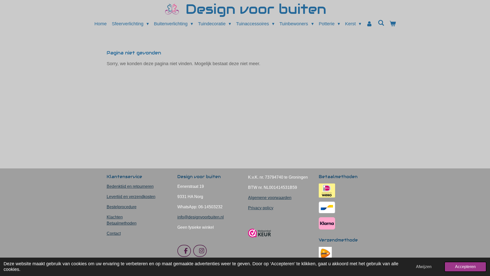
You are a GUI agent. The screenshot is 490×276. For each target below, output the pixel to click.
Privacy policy (260, 208)
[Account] (369, 24)
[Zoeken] (381, 23)
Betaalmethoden (122, 223)
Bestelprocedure (122, 207)
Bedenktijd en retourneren (130, 186)
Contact (114, 233)
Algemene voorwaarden (269, 197)
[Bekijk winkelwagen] (392, 24)
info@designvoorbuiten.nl (200, 217)
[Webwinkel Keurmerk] (259, 239)
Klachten (115, 217)
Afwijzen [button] (424, 266)
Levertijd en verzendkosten (131, 196)
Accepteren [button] (465, 266)
